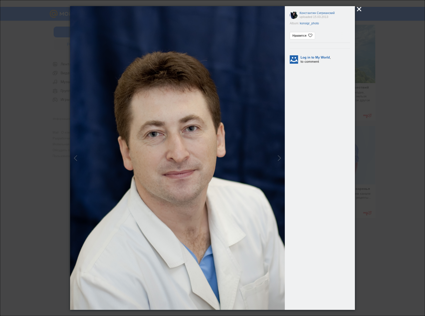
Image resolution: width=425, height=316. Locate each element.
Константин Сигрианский (317, 13)
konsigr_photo (309, 23)
